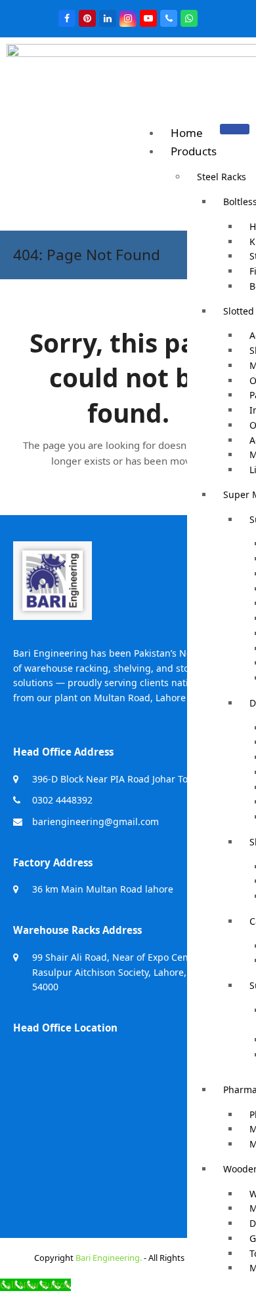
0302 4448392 (62, 800)
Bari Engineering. (108, 1258)
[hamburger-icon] (234, 129)
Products (194, 151)
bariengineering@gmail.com (95, 821)
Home (187, 132)
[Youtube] (148, 18)
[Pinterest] (87, 18)
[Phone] (168, 18)
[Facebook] (66, 18)
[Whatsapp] (189, 18)
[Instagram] (128, 18)
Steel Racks (221, 176)
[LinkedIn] (107, 18)
